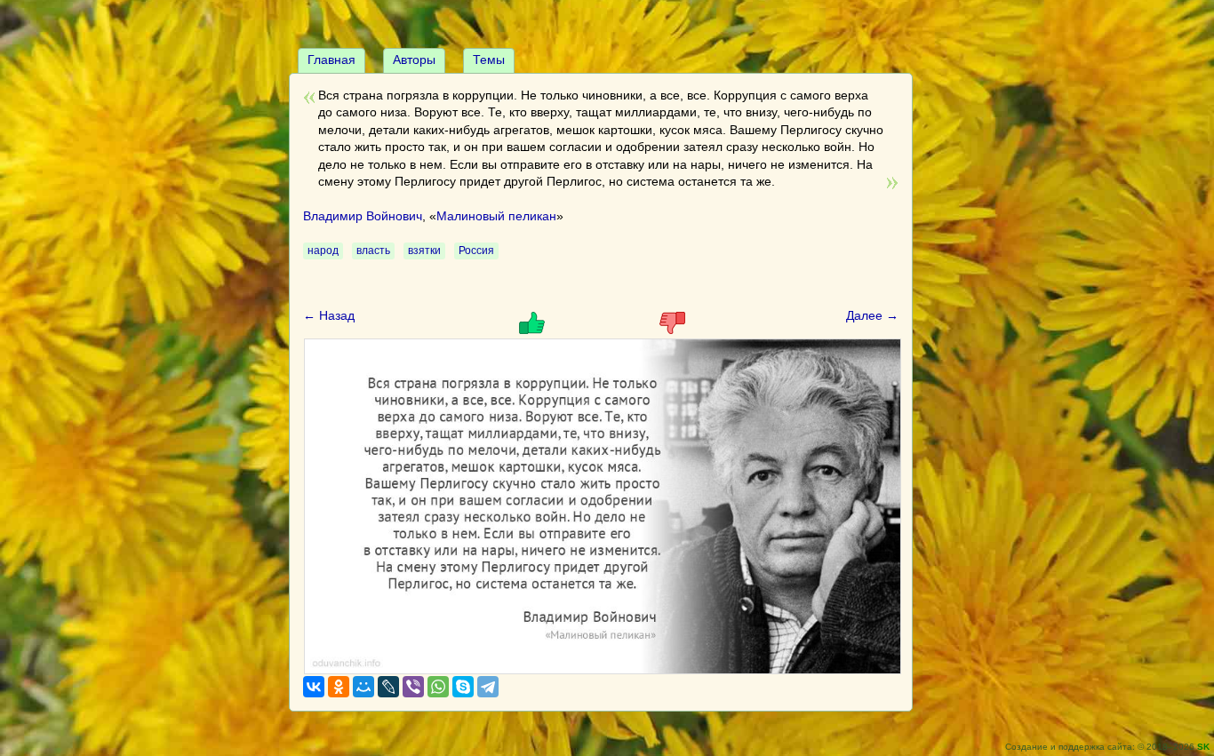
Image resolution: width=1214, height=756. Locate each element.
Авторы (414, 59)
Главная (331, 59)
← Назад (329, 315)
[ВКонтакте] (313, 686)
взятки (424, 250)
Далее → (872, 315)
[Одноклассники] (338, 686)
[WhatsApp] (438, 686)
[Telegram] (488, 686)
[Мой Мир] (363, 686)
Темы (489, 59)
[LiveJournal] (388, 686)
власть (373, 250)
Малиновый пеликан (496, 216)
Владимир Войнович (362, 216)
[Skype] (463, 686)
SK (1203, 747)
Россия (476, 250)
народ (323, 250)
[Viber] (413, 686)
